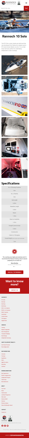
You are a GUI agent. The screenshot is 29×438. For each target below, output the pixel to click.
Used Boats (3, 314)
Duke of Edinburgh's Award (6, 405)
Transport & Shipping (5, 333)
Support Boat (4, 320)
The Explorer (4, 318)
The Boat (3, 356)
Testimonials (4, 392)
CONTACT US (14, 290)
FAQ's (2, 360)
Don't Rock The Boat (5, 344)
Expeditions (3, 358)
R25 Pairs (3, 304)
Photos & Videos (4, 403)
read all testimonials (14, 272)
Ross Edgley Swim (5, 346)
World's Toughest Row (6, 375)
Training (3, 327)
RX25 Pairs (3, 306)
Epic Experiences (4, 373)
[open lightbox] (14, 65)
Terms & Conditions (14, 429)
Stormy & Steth (4, 399)
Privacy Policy (6, 429)
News (2, 390)
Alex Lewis (3, 396)
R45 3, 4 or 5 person (5, 308)
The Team (3, 388)
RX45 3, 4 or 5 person (5, 310)
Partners (3, 401)
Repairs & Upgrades (5, 329)
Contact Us (3, 412)
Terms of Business (22, 429)
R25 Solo (3, 301)
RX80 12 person (4, 312)
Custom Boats (4, 316)
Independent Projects (5, 377)
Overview (3, 354)
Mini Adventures (4, 381)
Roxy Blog (3, 364)
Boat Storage (4, 335)
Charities (3, 366)
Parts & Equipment (5, 331)
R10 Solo (3, 299)
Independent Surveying (6, 337)
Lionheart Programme (5, 394)
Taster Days (3, 379)
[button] (27, 2)
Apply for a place (4, 362)
